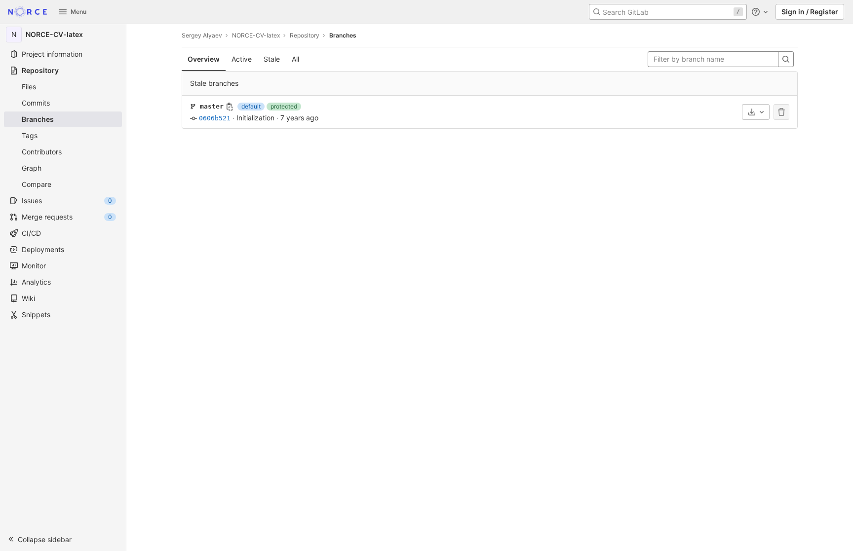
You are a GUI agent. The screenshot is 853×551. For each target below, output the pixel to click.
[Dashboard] (27, 12)
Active (242, 59)
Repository (304, 35)
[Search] (786, 59)
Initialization (255, 117)
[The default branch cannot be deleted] (781, 112)
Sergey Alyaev (202, 35)
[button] (63, 539)
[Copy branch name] (229, 106)
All (295, 59)
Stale (272, 59)
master (212, 106)
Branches (342, 35)
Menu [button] (78, 11)
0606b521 (215, 118)
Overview (204, 59)
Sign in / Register (809, 11)
